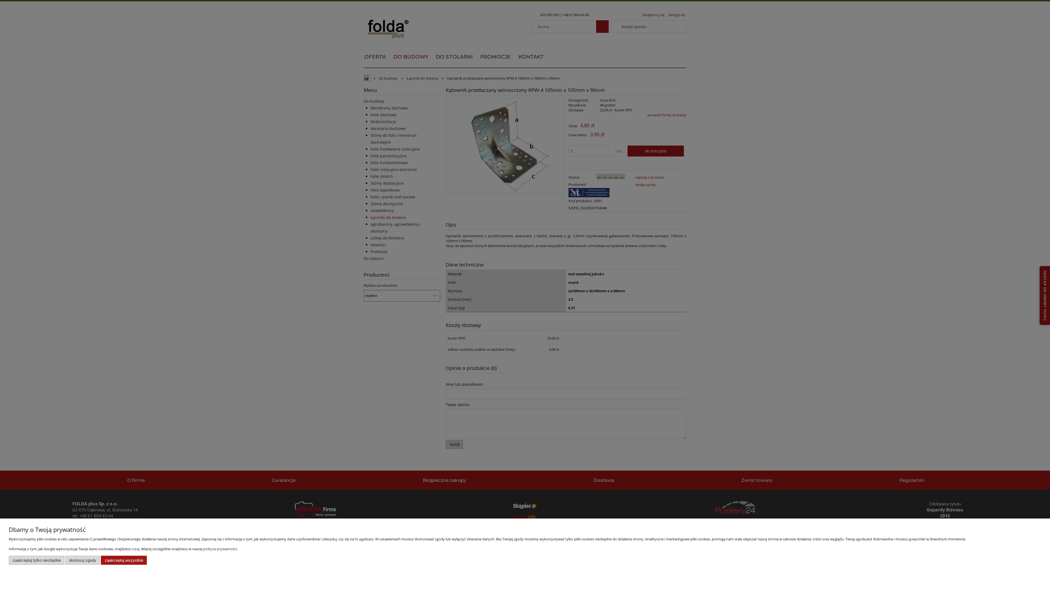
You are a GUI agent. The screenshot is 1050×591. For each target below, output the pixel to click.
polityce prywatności (220, 548)
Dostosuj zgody (82, 560)
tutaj (135, 548)
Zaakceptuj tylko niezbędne (37, 560)
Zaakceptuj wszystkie (124, 560)
